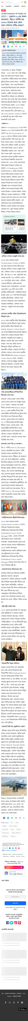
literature (13, 856)
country (18, 856)
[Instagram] (15, 848)
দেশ (2, 6)
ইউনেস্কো (13, 836)
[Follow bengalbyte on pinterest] (19, 922)
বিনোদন (23, 6)
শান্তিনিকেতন (5, 836)
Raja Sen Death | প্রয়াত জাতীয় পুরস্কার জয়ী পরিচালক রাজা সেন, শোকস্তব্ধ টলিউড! (10, 229)
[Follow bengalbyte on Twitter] (11, 922)
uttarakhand (6, 856)
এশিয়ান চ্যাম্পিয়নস (16, 833)
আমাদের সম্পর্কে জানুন (10, 994)
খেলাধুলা (4, 826)
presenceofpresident (18, 854)
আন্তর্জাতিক (8, 6)
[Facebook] (10, 848)
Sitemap (9, 996)
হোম (3, 994)
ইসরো (12, 829)
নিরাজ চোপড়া (5, 833)
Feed (24, 994)
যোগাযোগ (19, 994)
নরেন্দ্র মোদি (5, 829)
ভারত (17, 823)
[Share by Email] (16, 46)
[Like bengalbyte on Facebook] (7, 922)
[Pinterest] (18, 848)
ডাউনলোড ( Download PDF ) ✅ (14, 867)
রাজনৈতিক (16, 6)
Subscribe (15, 903)
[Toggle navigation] (25, 2)
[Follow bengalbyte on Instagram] (15, 922)
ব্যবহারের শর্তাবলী (17, 996)
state (23, 856)
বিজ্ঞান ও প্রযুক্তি (13, 826)
